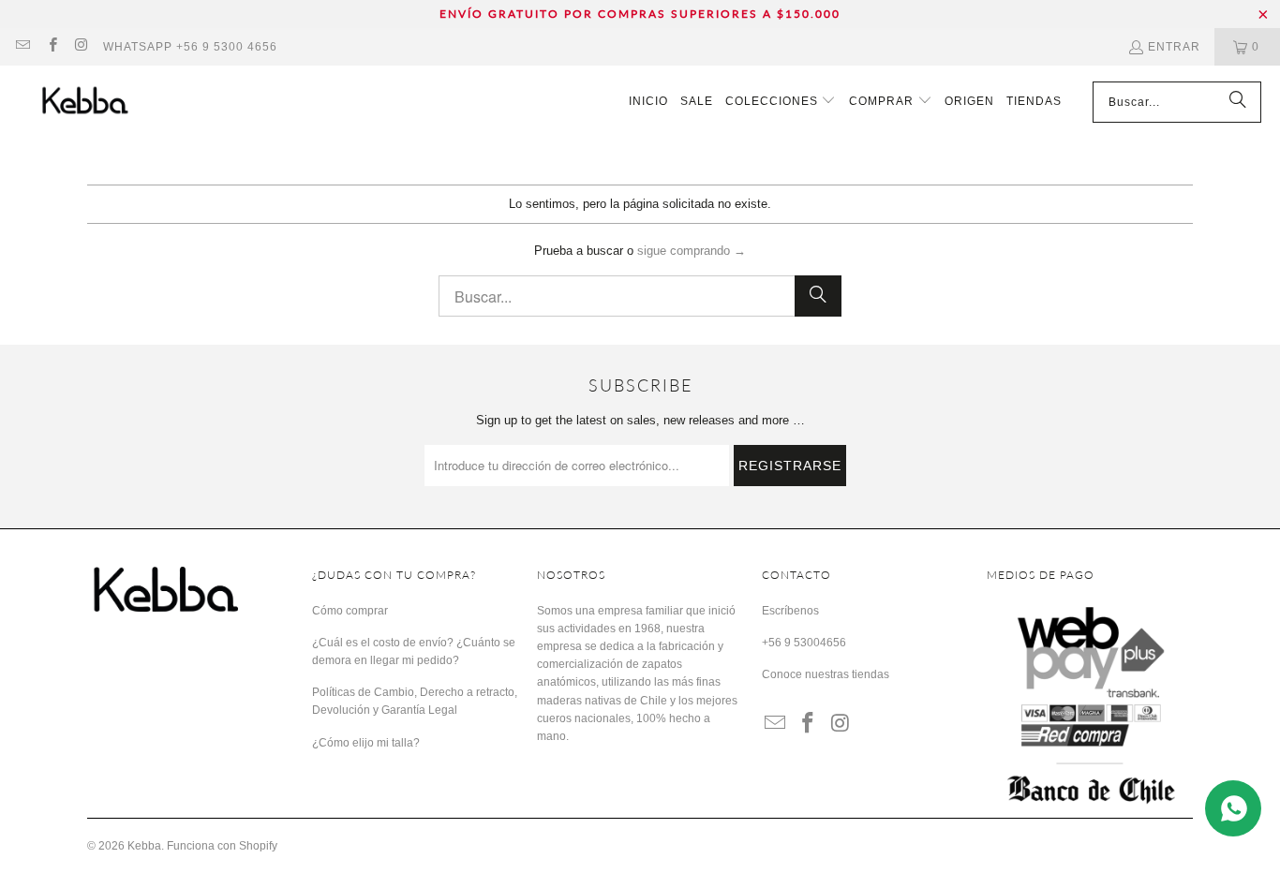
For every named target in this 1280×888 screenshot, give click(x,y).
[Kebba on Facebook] (51, 46)
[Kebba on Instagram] (81, 46)
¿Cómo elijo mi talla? (366, 742)
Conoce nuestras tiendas (825, 674)
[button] (781, 102)
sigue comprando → (691, 251)
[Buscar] (1237, 102)
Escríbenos (790, 610)
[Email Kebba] (22, 46)
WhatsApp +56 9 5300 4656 (190, 46)
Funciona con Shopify (222, 845)
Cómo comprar (350, 610)
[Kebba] (105, 101)
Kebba (144, 845)
